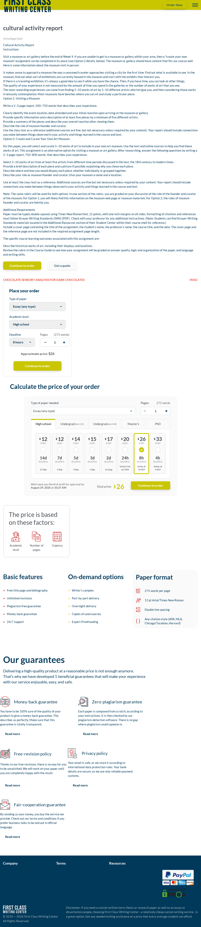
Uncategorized (12, 38)
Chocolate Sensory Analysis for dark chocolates (44, 280)
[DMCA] (174, 893)
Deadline (15, 334)
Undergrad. (72, 424)
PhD (158, 424)
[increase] (64, 342)
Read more (12, 734)
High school (43, 424)
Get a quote (62, 265)
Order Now (174, 5)
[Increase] (166, 411)
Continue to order (22, 265)
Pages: (145, 403)
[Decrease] (144, 411)
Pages (44, 334)
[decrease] (45, 342)
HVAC (194, 280)
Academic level (19, 316)
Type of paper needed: (45, 403)
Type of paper (18, 299)
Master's (133, 424)
